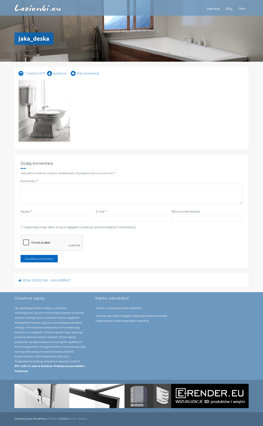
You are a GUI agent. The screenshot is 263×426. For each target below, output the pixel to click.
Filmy (242, 9)
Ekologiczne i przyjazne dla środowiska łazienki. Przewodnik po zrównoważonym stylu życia (44, 354)
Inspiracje (213, 9)
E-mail (101, 211)
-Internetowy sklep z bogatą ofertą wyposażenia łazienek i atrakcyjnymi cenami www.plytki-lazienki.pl (131, 318)
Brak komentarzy (88, 73)
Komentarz (29, 181)
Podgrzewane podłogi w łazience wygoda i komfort (47, 361)
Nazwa (26, 211)
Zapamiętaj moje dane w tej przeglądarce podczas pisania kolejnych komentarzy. (80, 227)
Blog (229, 9)
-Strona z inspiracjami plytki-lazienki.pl (118, 308)
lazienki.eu (60, 73)
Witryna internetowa (185, 211)
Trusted (62, 419)
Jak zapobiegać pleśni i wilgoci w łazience (41, 308)
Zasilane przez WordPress (30, 419)
